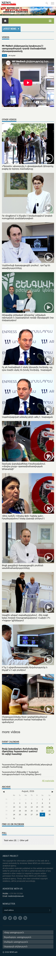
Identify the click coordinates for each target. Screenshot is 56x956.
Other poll (24, 840)
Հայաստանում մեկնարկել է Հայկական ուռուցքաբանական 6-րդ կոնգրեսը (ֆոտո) (21, 773)
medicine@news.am (16, 896)
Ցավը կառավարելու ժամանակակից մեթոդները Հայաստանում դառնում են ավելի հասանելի (20, 751)
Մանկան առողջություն (16, 941)
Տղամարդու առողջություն (17, 937)
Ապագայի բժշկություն (15, 946)
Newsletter (9, 903)
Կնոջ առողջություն (14, 932)
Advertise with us (13, 888)
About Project (10, 856)
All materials (48, 780)
